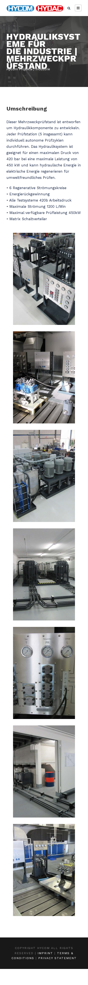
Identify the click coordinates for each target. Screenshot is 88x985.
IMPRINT (45, 953)
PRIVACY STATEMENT (57, 958)
